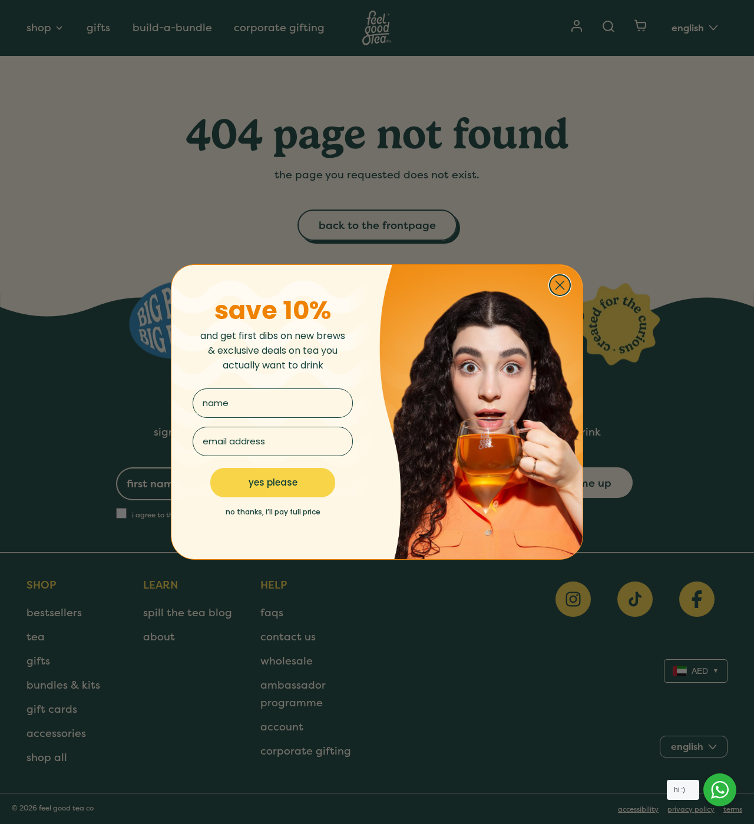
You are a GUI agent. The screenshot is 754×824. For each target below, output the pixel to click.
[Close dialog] (560, 285)
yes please (273, 482)
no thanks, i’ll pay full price (273, 512)
